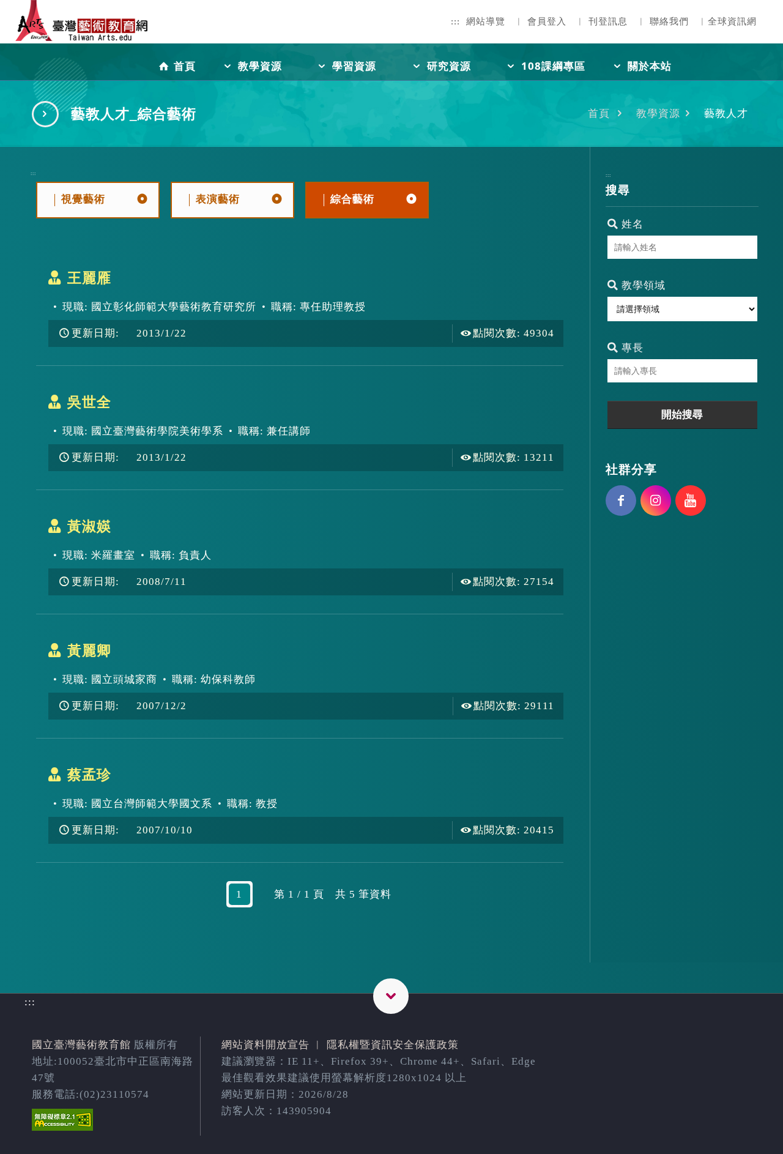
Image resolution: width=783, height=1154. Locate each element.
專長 (631, 348)
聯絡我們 (669, 21)
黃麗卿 (89, 650)
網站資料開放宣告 (265, 1045)
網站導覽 (485, 21)
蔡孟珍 (89, 775)
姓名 (631, 224)
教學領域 (642, 285)
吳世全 (89, 402)
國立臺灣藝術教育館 (81, 1045)
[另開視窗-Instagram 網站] (655, 500)
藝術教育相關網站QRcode (391, 996)
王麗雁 (89, 278)
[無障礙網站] (62, 1127)
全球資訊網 (732, 21)
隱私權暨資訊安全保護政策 (393, 1045)
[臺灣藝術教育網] (82, 30)
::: (455, 21)
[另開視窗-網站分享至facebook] (621, 500)
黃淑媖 (89, 526)
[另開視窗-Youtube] (690, 500)
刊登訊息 (608, 21)
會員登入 (546, 21)
